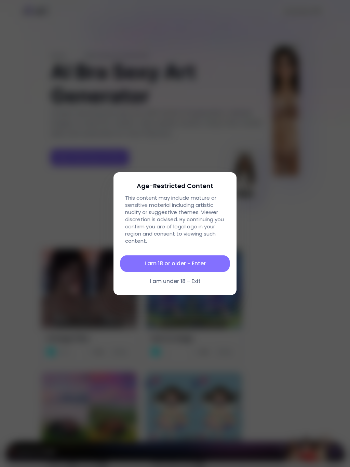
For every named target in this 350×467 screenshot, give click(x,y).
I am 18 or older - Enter (175, 263)
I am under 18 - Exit (175, 281)
